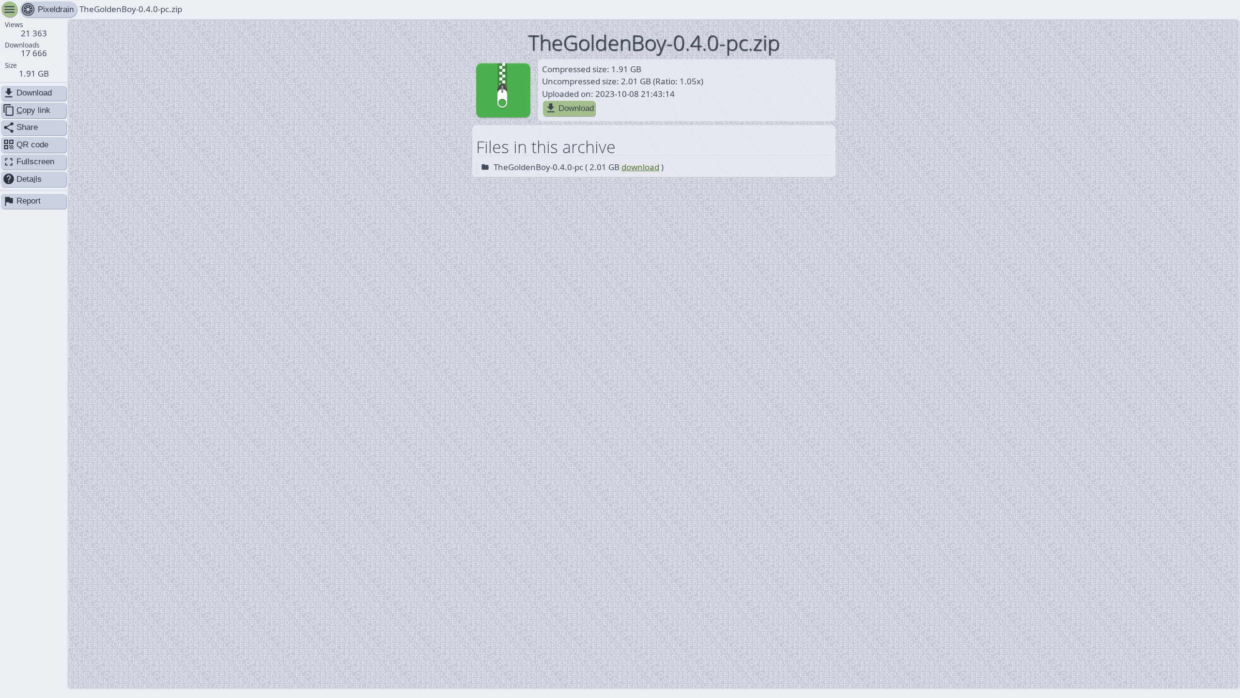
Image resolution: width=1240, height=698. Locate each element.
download (640, 167)
